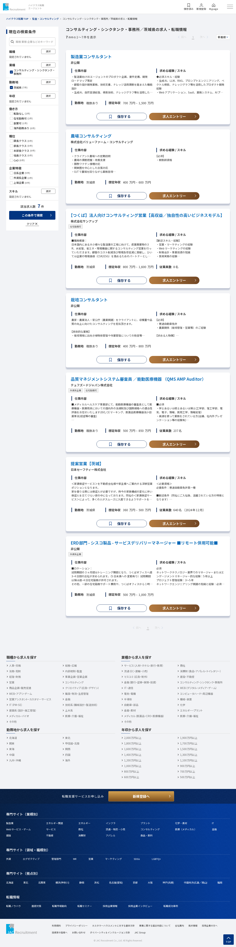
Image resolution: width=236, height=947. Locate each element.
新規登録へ (141, 796)
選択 (48, 51)
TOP (229, 941)
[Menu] (230, 7)
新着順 (222, 37)
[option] (32, 72)
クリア (31, 223)
